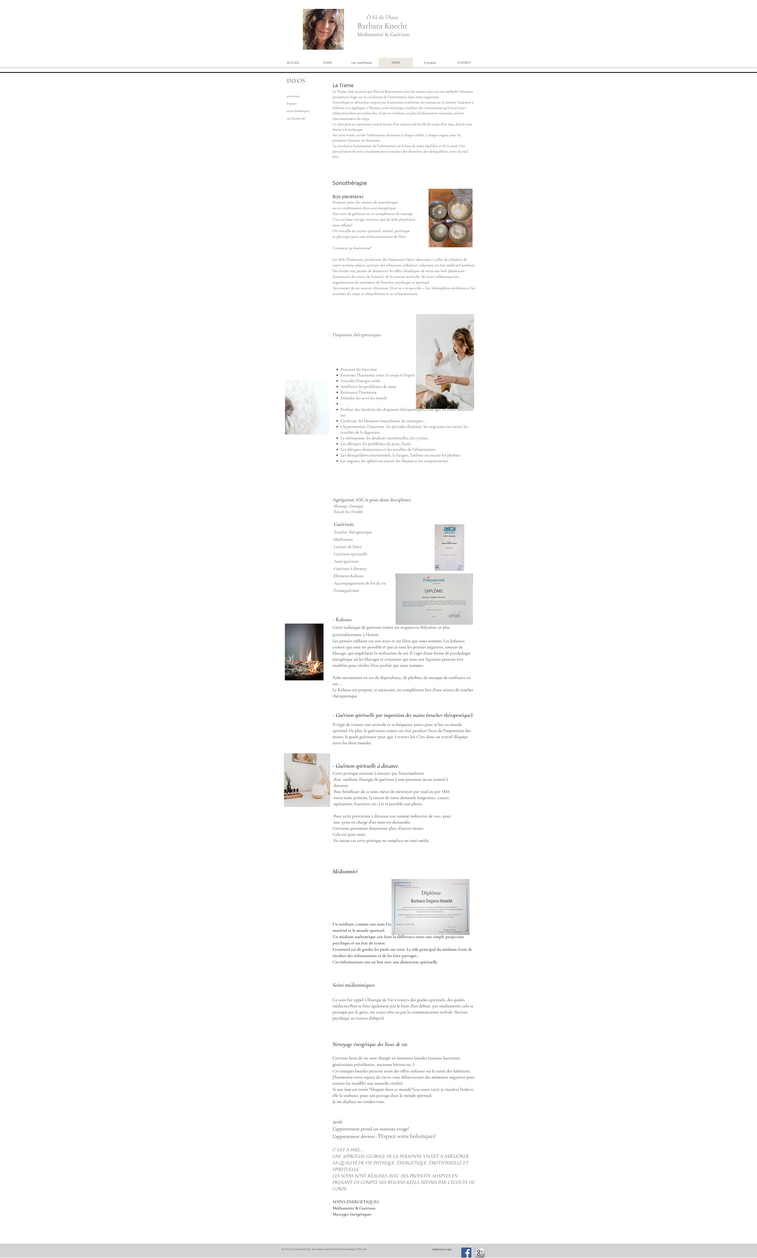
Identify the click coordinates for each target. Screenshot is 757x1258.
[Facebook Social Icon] (466, 1253)
